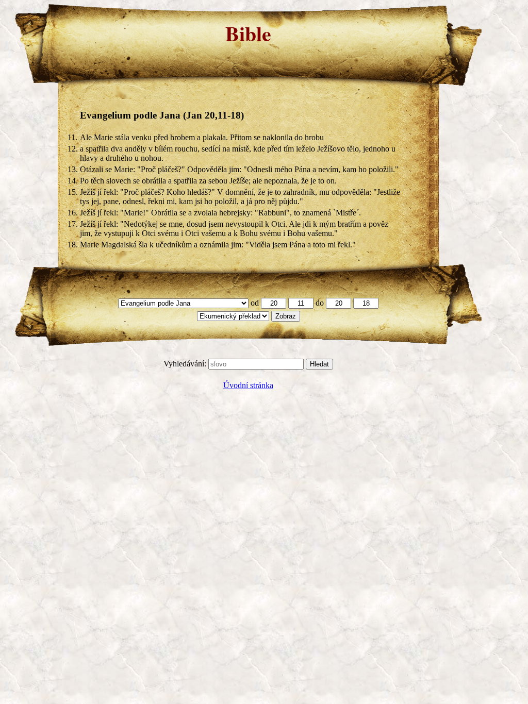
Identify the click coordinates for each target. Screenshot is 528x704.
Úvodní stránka (248, 385)
